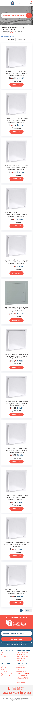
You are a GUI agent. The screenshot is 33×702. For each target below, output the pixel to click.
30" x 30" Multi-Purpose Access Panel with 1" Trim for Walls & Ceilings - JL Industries (16, 120)
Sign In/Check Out (6, 674)
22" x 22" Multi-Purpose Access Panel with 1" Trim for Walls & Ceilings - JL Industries (16, 403)
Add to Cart (16, 84)
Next (28, 610)
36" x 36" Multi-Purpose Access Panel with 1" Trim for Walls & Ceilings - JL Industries (16, 73)
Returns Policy (20, 654)
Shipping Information (22, 656)
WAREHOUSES (20, 682)
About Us (3, 652)
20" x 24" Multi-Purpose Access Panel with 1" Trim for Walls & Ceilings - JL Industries (16, 497)
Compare (17, 81)
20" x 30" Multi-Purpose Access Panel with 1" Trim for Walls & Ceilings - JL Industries (16, 450)
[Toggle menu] (5, 3)
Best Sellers (20, 660)
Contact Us (4, 656)
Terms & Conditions (22, 652)
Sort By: (11, 39)
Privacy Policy (20, 658)
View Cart (4, 672)
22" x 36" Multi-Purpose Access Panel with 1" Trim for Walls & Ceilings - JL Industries (16, 309)
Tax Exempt (4, 670)
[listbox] (23, 39)
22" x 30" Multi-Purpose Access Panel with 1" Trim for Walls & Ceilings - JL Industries (16, 356)
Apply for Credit (5, 676)
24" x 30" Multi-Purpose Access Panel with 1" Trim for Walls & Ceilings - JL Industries (16, 214)
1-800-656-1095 (20, 668)
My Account (4, 666)
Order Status (5, 668)
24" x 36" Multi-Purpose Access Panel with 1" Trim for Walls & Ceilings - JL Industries (16, 167)
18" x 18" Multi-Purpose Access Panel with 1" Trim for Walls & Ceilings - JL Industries (16, 544)
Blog (2, 654)
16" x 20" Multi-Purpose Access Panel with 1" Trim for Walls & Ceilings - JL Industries (16, 591)
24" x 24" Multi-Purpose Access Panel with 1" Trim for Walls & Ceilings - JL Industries (16, 262)
